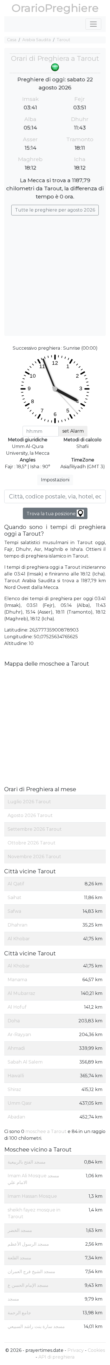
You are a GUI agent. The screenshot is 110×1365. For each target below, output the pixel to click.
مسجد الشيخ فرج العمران (31, 1271)
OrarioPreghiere (55, 8)
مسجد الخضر (20, 1230)
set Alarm (73, 431)
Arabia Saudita (36, 39)
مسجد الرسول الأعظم (28, 1244)
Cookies (96, 1350)
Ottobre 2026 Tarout (32, 843)
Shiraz (14, 1089)
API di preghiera (56, 1357)
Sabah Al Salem (25, 1062)
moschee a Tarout (46, 1131)
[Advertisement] (55, 273)
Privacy (75, 1350)
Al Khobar (19, 938)
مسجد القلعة (19, 1257)
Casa (11, 39)
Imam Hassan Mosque (32, 1196)
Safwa (14, 911)
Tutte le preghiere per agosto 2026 (55, 210)
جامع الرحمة (19, 1312)
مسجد (13, 1299)
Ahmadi (16, 1048)
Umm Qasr (20, 1103)
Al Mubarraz (21, 993)
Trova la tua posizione (52, 513)
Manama (17, 979)
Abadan (16, 1117)
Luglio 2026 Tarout (29, 801)
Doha (14, 1020)
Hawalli (16, 1075)
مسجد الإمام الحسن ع (28, 1285)
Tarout (63, 39)
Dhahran (17, 925)
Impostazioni (55, 479)
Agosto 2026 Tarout (30, 815)
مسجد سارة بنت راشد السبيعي (36, 1326)
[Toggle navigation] (93, 24)
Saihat (14, 897)
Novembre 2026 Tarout (34, 856)
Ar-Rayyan (19, 1034)
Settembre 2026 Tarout (35, 829)
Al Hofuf (17, 1007)
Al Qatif (16, 883)
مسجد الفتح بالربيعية (27, 1162)
